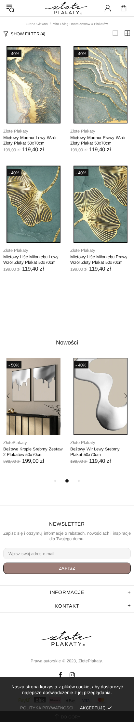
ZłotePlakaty (15, 442)
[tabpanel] (33, 417)
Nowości (67, 342)
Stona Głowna (37, 24)
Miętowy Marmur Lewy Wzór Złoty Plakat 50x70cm (30, 140)
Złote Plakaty (15, 131)
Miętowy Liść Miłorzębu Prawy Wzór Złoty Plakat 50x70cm (98, 259)
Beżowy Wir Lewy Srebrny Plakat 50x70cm (95, 452)
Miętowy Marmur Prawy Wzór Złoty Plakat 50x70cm (98, 140)
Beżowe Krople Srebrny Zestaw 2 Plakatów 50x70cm (32, 452)
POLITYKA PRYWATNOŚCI (47, 707)
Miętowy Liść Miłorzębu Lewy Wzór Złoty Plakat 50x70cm (31, 259)
